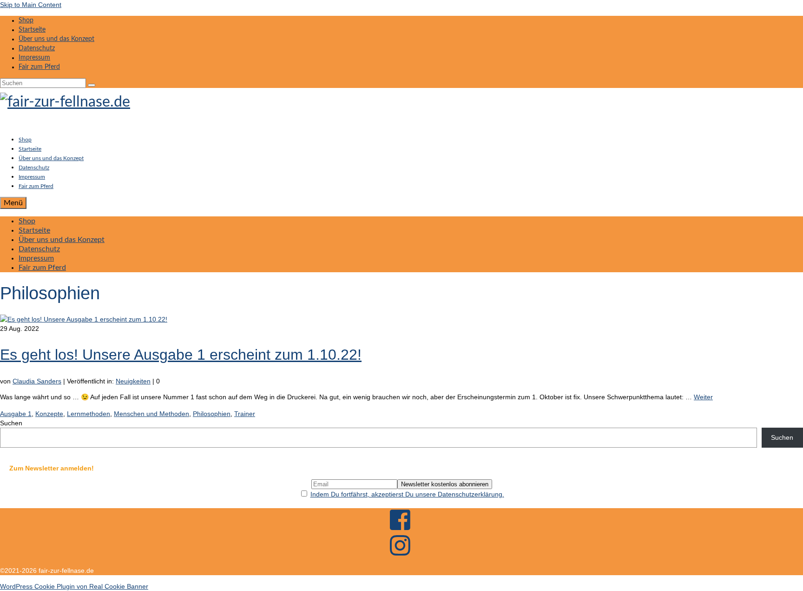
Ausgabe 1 (16, 413)
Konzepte (49, 413)
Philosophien (211, 413)
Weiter (703, 397)
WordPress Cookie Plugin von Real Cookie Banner (74, 586)
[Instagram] (401, 554)
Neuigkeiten (133, 381)
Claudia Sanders (37, 381)
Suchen (11, 423)
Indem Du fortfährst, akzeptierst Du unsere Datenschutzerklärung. (407, 494)
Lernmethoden (88, 413)
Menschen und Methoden (151, 413)
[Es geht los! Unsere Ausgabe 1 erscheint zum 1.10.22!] (83, 319)
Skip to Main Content (30, 4)
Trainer (244, 413)
